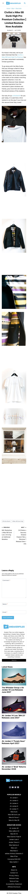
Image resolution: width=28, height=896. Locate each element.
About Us (14, 870)
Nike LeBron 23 (14, 831)
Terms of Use (14, 881)
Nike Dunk (18, 8)
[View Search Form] (24, 3)
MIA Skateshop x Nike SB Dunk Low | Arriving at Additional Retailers (7, 533)
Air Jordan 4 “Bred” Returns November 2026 (14, 768)
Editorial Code (14, 878)
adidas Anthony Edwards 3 (14, 853)
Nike (12, 8)
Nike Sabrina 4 (14, 845)
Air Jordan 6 (14, 806)
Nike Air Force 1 (14, 817)
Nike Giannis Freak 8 (14, 837)
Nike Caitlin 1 (14, 862)
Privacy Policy (14, 875)
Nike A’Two (14, 856)
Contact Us (14, 873)
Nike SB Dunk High (17, 521)
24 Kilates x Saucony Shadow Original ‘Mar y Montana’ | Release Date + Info (21, 536)
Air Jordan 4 (14, 803)
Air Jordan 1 (14, 798)
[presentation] (14, 676)
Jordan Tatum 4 (14, 842)
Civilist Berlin (6, 521)
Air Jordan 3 (14, 800)
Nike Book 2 (14, 851)
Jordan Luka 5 (14, 839)
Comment (6, 580)
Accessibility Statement (14, 884)
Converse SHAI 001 (14, 859)
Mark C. (11, 30)
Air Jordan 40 (14, 828)
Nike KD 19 (14, 834)
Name (5, 604)
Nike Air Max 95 (14, 820)
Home (8, 8)
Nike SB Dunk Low (14, 814)
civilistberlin (16, 96)
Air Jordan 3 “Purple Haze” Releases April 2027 (13, 742)
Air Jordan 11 (14, 809)
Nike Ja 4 (14, 848)
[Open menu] (3, 3)
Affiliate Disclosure (14, 887)
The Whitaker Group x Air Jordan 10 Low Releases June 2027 (13, 690)
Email (5, 612)
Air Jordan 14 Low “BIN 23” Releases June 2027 (13, 716)
